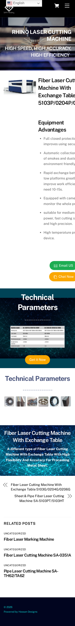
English (18, 3)
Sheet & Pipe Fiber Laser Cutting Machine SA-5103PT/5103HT (39, 498)
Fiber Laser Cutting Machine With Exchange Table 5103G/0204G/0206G (40, 487)
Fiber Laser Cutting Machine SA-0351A (37, 555)
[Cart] (56, 5)
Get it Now (37, 360)
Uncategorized (15, 533)
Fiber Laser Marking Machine (29, 539)
